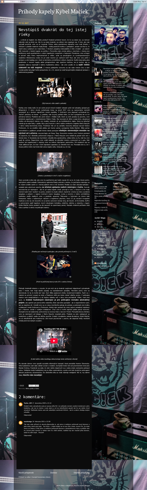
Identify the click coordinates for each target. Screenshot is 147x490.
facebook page (118, 187)
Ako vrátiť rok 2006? (110, 118)
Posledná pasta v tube (110, 80)
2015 (99, 252)
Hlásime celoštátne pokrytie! (112, 93)
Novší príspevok (26, 473)
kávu (78, 428)
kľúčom (65, 410)
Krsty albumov (99, 193)
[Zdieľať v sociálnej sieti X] (34, 386)
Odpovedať (28, 415)
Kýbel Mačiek (101, 263)
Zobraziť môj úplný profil (102, 266)
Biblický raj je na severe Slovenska (115, 154)
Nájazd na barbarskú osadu (112, 105)
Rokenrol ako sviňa (101, 210)
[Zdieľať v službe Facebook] (36, 386)
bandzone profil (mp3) (120, 189)
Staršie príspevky (82, 473)
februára (102, 245)
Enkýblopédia (99, 191)
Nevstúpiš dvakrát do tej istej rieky (114, 68)
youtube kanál (118, 192)
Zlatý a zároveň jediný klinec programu (103, 233)
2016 (99, 249)
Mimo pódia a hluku (32, 388)
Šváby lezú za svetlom (110, 130)
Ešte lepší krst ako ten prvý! (112, 167)
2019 (99, 221)
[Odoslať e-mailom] (30, 386)
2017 (99, 227)
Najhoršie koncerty (100, 200)
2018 (99, 224)
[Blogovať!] (32, 386)
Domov (53, 473)
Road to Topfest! (109, 142)
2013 (99, 257)
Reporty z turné (99, 207)
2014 (99, 254)
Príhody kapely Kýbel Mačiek (53, 11)
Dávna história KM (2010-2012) (100, 187)
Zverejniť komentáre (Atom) (41, 477)
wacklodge (28, 421)
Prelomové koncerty (101, 203)
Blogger (87, 485)
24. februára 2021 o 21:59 (41, 421)
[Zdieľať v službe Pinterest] (38, 386)
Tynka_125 (28, 403)
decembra (102, 229)
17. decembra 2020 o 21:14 (41, 403)
